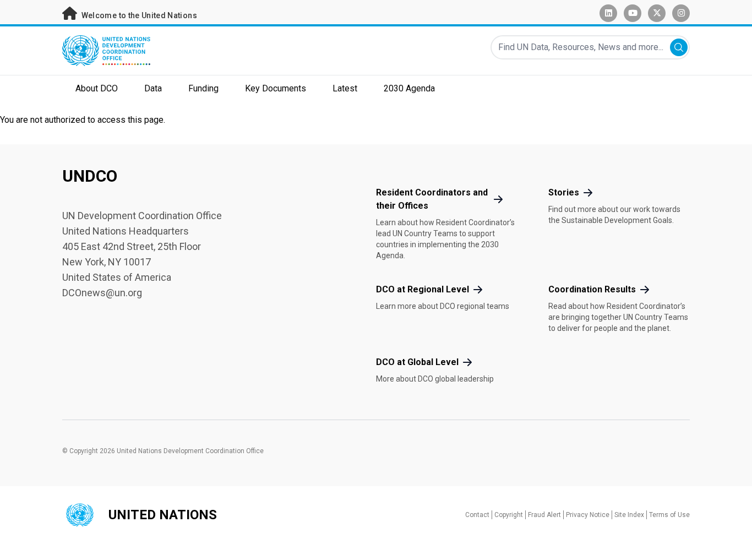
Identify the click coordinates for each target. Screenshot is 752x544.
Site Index (629, 515)
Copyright (508, 515)
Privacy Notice (587, 515)
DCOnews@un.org (102, 292)
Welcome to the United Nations (138, 15)
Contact (477, 515)
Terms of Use (669, 515)
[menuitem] (96, 90)
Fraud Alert (544, 515)
